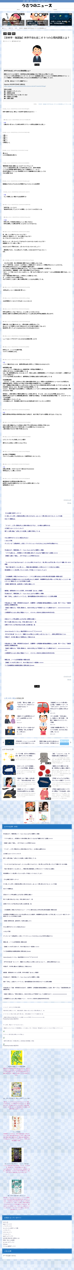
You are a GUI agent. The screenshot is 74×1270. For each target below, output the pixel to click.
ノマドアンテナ (7, 1226)
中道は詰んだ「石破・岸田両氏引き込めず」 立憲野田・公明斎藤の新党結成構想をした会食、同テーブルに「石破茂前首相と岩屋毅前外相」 (36, 988)
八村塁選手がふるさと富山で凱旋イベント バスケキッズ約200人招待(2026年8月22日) (30, 612)
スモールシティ (7, 1232)
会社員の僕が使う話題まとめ (11, 1238)
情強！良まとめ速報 (8, 1240)
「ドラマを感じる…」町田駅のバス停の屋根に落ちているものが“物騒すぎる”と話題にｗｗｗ (31, 553)
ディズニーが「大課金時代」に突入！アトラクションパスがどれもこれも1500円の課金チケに (31, 543)
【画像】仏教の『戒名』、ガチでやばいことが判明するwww (22, 555)
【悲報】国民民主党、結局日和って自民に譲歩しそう (20, 584)
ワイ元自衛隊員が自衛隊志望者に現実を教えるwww (19, 665)
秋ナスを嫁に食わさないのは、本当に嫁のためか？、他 (20, 622)
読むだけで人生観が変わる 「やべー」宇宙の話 (17, 1163)
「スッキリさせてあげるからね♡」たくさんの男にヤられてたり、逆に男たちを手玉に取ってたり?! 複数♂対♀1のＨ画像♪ (35, 864)
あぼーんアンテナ (8, 1236)
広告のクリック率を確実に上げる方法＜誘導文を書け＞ (20, 619)
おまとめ (5, 1222)
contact (55, 9)
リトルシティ (7, 1234)
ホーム (69, 502)
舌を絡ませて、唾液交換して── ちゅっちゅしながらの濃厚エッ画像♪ (24, 550)
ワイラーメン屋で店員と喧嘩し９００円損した (13, 1034)
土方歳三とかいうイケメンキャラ (14, 528)
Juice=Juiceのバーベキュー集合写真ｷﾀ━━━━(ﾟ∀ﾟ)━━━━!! (23, 631)
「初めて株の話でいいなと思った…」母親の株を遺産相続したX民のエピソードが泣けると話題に (32, 567)
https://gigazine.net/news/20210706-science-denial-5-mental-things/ (25, 86)
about (18, 9)
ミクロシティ (7, 1230)
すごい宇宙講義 (16, 1131)
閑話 (13, 33)
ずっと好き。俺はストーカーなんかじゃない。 (13, 1024)
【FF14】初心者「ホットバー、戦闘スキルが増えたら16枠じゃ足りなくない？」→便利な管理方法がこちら (35, 634)
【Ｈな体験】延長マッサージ (13, 513)
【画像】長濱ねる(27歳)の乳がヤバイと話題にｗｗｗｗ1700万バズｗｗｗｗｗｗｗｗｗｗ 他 (23, 1017)
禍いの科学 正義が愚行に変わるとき (16, 1195)
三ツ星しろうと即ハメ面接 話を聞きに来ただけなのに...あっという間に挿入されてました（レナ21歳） (34, 516)
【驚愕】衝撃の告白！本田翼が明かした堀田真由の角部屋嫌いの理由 (18, 1040)
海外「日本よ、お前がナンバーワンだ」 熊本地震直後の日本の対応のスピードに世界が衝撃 (31, 596)
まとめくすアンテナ (8, 1242)
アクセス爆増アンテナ (9, 1246)
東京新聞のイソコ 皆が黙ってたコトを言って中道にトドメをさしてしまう (26, 570)
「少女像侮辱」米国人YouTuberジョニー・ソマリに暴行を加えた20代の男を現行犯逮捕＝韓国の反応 (34, 576)
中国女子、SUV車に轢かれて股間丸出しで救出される (20, 637)
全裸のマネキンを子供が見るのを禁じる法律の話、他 (20, 624)
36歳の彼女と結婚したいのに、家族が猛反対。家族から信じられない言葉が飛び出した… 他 (23, 1010)
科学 (9, 33)
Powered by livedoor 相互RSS (10, 1019)
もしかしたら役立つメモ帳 (10, 1228)
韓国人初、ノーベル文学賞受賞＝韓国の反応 (17, 659)
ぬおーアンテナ (7, 1224)
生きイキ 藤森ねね (10, 518)
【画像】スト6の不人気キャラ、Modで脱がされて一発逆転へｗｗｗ (24, 662)
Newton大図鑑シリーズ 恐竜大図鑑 (16, 1066)
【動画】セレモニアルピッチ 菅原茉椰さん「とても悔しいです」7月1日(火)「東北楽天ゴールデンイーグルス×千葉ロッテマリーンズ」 (33, 1028)
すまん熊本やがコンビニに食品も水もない (17, 537)
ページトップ (67, 499)
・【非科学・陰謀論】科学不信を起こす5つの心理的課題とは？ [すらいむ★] (54, 104)
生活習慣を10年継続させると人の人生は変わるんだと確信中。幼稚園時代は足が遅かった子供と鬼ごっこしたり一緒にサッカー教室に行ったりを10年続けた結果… (36, 915)
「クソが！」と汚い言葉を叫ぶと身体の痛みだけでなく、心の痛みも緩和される (27, 525)
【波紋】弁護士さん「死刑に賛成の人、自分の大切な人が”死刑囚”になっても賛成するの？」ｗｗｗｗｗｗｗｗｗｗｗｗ (35, 994)
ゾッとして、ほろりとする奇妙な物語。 (12, 1007)
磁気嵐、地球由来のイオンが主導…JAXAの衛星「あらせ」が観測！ (24, 590)
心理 (5, 33)
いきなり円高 (8, 540)
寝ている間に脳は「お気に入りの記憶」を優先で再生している (22, 531)
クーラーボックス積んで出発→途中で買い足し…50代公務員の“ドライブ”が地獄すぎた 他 (23, 1013)
